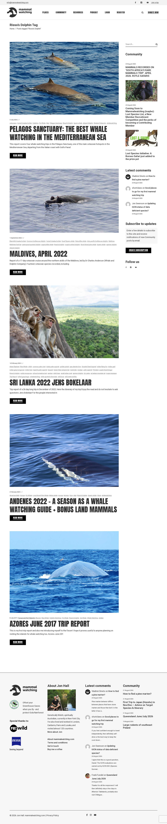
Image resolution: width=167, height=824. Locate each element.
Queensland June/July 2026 (138, 716)
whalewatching (112, 123)
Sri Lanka (87, 373)
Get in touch (53, 746)
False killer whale (80, 241)
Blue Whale (23, 367)
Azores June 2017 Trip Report (50, 624)
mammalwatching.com (35, 815)
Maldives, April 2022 (38, 254)
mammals (73, 370)
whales (101, 618)
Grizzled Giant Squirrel (89, 367)
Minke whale (53, 495)
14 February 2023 (15, 363)
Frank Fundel (97, 775)
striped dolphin (88, 123)
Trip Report (13, 377)
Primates (96, 370)
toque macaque (111, 373)
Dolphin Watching (55, 618)
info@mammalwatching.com (17, 2)
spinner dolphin (111, 244)
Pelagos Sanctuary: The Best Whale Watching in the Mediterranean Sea (58, 133)
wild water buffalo (71, 377)
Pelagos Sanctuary (56, 123)
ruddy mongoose (26, 373)
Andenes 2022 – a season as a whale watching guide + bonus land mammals (63, 505)
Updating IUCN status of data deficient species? (144, 207)
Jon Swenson (138, 203)
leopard (50, 370)
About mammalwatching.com (60, 739)
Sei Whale (83, 618)
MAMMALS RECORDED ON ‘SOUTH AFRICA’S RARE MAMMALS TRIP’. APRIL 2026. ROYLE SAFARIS (140, 72)
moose (60, 495)
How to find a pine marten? (137, 694)
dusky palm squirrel (52, 367)
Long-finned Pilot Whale (41, 495)
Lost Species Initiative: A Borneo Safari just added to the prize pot (140, 156)
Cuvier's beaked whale (24, 123)
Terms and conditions (57, 742)
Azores (38, 618)
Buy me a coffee (54, 749)
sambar (50, 373)
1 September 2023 (16, 238)
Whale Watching (92, 618)
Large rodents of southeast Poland (137, 726)
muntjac (80, 370)
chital (30, 367)
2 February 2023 (15, 492)
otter (74, 495)
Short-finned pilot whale (88, 244)
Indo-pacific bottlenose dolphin (97, 241)
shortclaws (137, 188)
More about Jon (54, 732)
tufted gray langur (23, 377)
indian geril (111, 367)
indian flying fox (102, 367)
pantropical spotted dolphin (31, 244)
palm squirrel (88, 370)
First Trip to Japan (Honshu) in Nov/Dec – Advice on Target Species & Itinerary (139, 705)
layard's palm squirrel (40, 370)
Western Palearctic (100, 123)
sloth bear (56, 373)
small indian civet (66, 373)
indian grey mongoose (17, 370)
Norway (66, 495)
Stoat (99, 495)
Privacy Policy (52, 815)
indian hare (28, 370)
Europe (22, 495)
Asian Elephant (14, 367)
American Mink (14, 495)
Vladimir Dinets (138, 176)
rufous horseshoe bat (40, 373)
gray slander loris (75, 367)
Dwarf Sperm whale (68, 241)
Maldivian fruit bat (15, 244)
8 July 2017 (13, 618)
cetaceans (13, 123)
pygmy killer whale (47, 244)
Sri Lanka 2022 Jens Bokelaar (50, 382)
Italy (47, 123)
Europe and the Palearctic (26, 618)
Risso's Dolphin (68, 123)
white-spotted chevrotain (49, 377)
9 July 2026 (13, 120)
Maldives (112, 241)
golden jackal (64, 367)
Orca (71, 495)
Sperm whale (78, 123)
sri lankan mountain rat (98, 373)
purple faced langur (105, 370)
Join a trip (155, 2)
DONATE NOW (153, 12)
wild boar (61, 377)
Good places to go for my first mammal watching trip (144, 192)
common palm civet (39, 367)
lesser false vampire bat (61, 370)
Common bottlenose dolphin (36, 241)
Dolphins (35, 123)
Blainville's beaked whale (18, 241)
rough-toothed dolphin (72, 244)
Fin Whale (42, 123)
